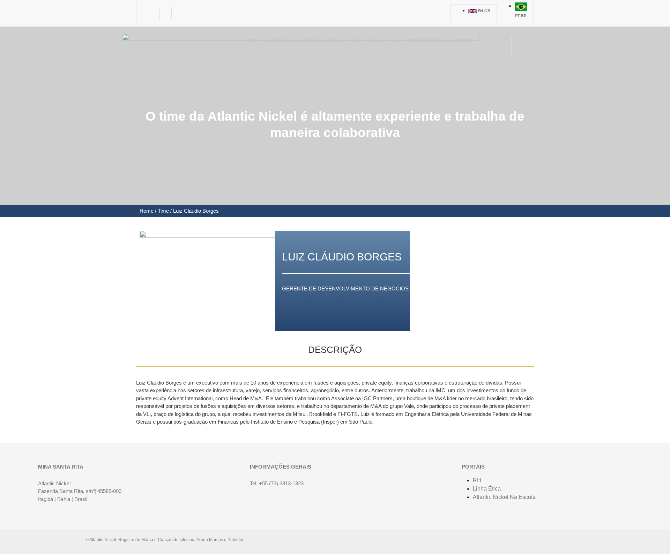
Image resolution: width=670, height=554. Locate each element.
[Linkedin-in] (142, 13)
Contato (460, 40)
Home (253, 40)
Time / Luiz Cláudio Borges (187, 211)
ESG (393, 40)
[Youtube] (154, 13)
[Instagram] (166, 13)
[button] (280, 43)
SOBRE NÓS (280, 40)
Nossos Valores (322, 40)
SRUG (374, 40)
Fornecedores (424, 40)
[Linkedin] (537, 542)
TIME (356, 40)
